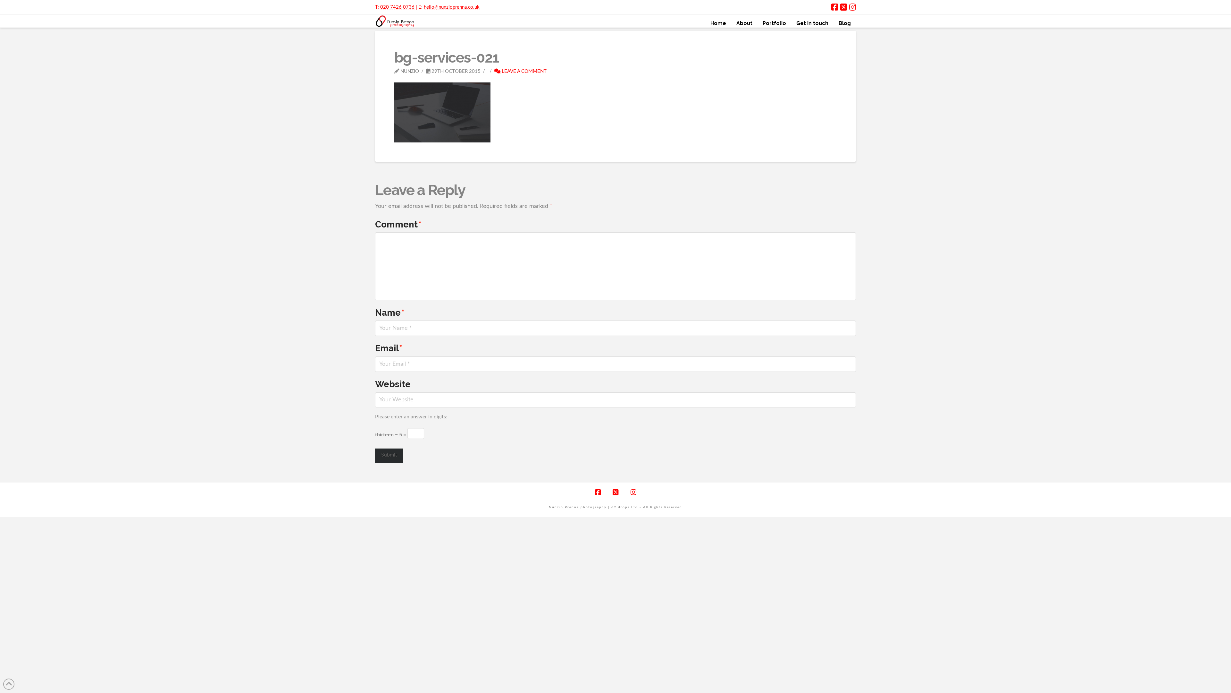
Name (390, 312)
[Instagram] (852, 7)
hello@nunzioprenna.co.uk (452, 7)
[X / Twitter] (843, 7)
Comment (398, 224)
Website (393, 384)
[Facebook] (834, 7)
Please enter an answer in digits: (411, 416)
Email (388, 348)
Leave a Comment (523, 71)
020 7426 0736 (397, 7)
